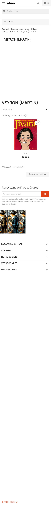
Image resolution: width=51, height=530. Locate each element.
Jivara (25, 153)
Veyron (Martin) (17, 39)
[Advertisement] (25, 75)
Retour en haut (38, 174)
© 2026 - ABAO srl (10, 502)
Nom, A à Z (25, 109)
